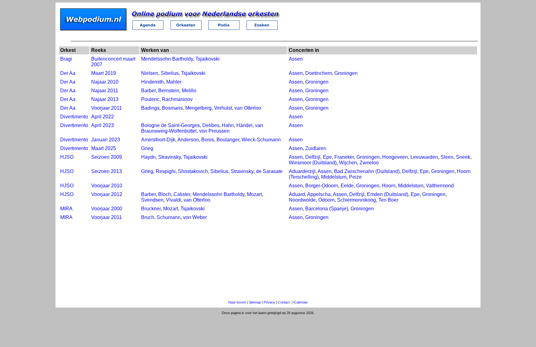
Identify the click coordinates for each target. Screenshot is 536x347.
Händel (244, 125)
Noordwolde (302, 200)
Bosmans (172, 108)
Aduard (297, 194)
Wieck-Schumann (261, 139)
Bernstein (168, 90)
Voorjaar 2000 (106, 208)
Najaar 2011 (104, 90)
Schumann (169, 217)
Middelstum (333, 177)
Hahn (228, 125)
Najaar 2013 (104, 99)
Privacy (269, 302)
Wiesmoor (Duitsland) (313, 162)
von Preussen (214, 131)
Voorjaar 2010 (106, 185)
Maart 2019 (103, 73)
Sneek (463, 157)
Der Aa (67, 73)
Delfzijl (312, 157)
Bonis (207, 139)
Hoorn (388, 185)
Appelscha (319, 194)
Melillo (189, 90)
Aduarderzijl (302, 171)
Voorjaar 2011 (106, 108)
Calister (181, 194)
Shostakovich (193, 171)
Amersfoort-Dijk (158, 139)
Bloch (164, 194)
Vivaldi (173, 200)
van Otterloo (247, 108)
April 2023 (102, 125)
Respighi (166, 171)
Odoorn (326, 200)
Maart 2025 (103, 148)
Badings (150, 108)
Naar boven (237, 302)
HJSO (67, 157)
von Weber (195, 217)
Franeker (344, 157)
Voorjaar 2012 (106, 194)
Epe (327, 157)
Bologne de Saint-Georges (170, 125)
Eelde (347, 185)
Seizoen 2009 (106, 157)
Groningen (346, 73)
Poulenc (150, 99)
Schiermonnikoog (356, 200)
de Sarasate (269, 171)
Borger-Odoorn (321, 185)
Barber (148, 90)
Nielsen (149, 73)
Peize (355, 177)
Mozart (254, 194)
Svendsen (152, 200)
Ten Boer (388, 200)
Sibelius (170, 73)
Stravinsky (169, 157)
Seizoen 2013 (106, 171)
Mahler (173, 81)
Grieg (147, 148)
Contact (284, 302)
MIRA (66, 208)
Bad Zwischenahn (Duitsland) (367, 171)
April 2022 (102, 116)
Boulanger (228, 139)
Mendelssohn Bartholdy (167, 59)
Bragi (66, 59)
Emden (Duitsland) (387, 194)
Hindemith (152, 81)
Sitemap (255, 302)
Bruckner (151, 208)
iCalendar (300, 302)
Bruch (147, 217)
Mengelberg (198, 108)
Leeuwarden (424, 157)
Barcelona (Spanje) (326, 208)
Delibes (210, 125)
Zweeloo (369, 162)
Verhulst (223, 108)
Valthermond (440, 185)
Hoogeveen (395, 157)
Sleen (446, 157)
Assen (296, 59)
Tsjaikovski (207, 59)
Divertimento (74, 116)
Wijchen (348, 162)
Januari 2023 (105, 139)
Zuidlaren (315, 148)
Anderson (188, 139)
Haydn (148, 157)
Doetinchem (318, 73)
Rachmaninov (177, 99)
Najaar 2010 (104, 81)
